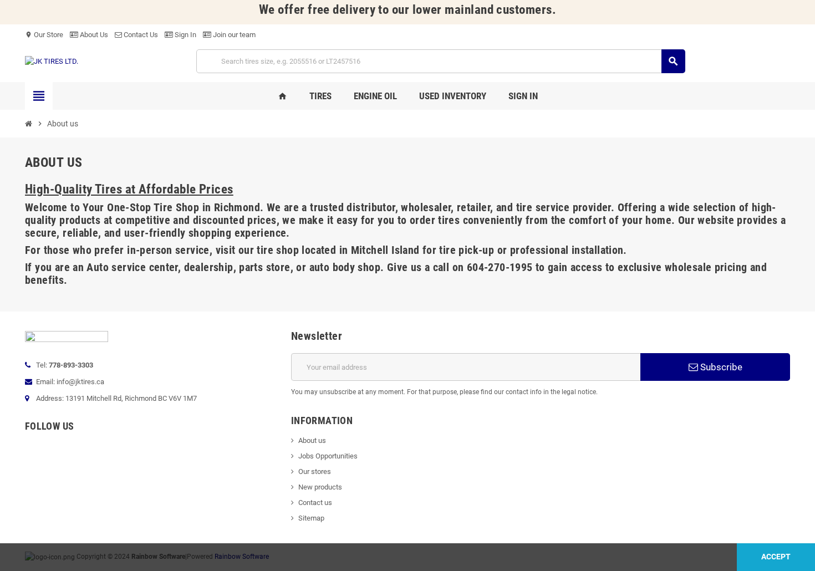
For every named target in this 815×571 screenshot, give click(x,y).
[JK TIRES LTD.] (51, 61)
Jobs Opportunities (328, 456)
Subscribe (720, 367)
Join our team (233, 34)
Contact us (315, 502)
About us (312, 440)
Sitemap (311, 518)
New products (320, 487)
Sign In (184, 34)
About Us (93, 34)
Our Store (44, 34)
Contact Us (140, 34)
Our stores (314, 471)
